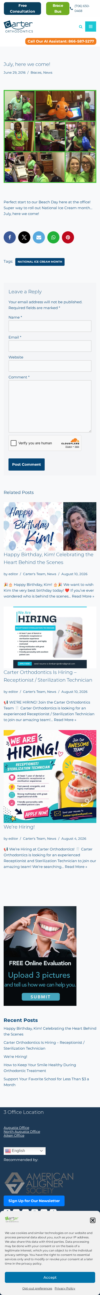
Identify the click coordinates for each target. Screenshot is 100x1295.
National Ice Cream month (40, 261)
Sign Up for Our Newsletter (34, 1200)
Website (15, 357)
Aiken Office (14, 1135)
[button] (92, 1220)
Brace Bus (58, 8)
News (47, 72)
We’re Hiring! (19, 827)
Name (15, 317)
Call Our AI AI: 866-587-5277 (61, 41)
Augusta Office (16, 1127)
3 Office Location (24, 1112)
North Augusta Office (22, 1131)
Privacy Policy (65, 1288)
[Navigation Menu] (90, 26)
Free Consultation (22, 8)
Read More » (83, 596)
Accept (50, 1277)
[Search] (81, 26)
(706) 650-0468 (82, 8)
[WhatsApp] (53, 237)
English (18, 1151)
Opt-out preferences (37, 1288)
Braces (36, 72)
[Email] (39, 237)
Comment (19, 377)
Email (14, 337)
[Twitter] (24, 237)
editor (13, 574)
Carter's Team (34, 574)
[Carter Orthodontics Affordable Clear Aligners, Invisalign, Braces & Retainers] (18, 26)
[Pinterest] (68, 237)
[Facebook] (10, 237)
